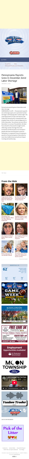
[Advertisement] (14, 14)
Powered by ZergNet (23, 259)
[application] (14, 382)
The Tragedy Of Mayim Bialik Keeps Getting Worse (7, 237)
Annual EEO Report (21, 448)
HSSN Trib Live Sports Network (11, 449)
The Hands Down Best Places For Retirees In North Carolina (21, 255)
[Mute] (23, 388)
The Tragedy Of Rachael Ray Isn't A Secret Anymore (21, 237)
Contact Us (5, 448)
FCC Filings (21, 449)
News (4, 173)
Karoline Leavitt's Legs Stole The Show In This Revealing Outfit (21, 218)
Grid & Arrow (17, 454)
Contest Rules (12, 448)
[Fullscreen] (25, 388)
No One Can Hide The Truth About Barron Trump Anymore (20, 198)
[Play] (3, 388)
